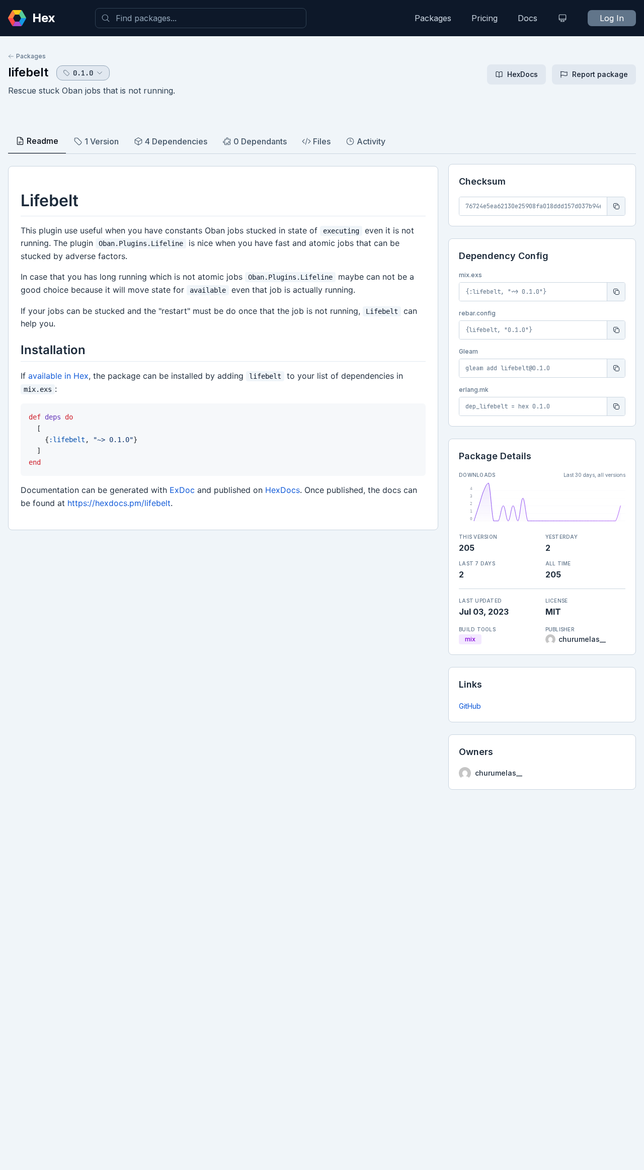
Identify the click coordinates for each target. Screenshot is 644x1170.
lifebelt (28, 72)
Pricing (484, 18)
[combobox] (200, 18)
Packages (433, 18)
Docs (527, 18)
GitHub (470, 706)
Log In (612, 18)
